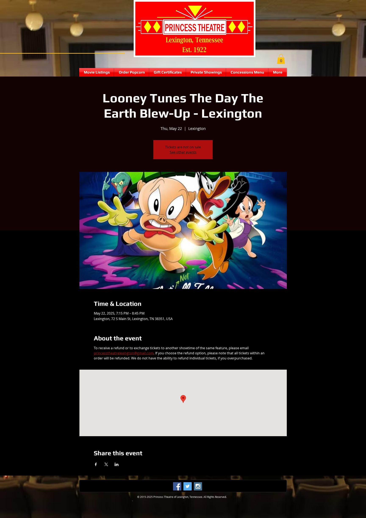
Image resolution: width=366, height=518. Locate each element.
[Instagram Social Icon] (198, 486)
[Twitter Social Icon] (187, 486)
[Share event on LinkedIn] (117, 464)
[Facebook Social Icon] (177, 486)
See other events (183, 152)
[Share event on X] (106, 464)
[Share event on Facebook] (96, 464)
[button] (281, 59)
